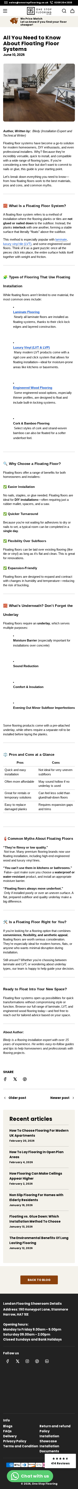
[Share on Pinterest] (24, 1080)
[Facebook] (7, 1361)
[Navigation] (5, 11)
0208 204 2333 (63, 2)
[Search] (62, 11)
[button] (60, 1461)
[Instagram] (27, 1361)
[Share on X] (15, 1080)
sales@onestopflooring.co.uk (28, 2)
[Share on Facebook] (5, 1080)
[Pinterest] (37, 1361)
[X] (17, 1361)
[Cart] (72, 11)
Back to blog (39, 1280)
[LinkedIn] (46, 1361)
